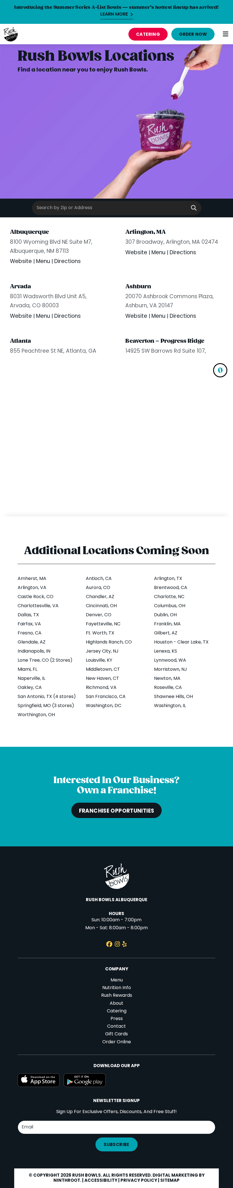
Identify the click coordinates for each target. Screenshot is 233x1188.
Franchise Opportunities (116, 811)
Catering (148, 34)
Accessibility (100, 1180)
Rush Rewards (116, 995)
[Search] (194, 208)
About (116, 1003)
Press (117, 1019)
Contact (116, 1026)
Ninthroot (66, 1180)
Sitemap (170, 1180)
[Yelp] (124, 945)
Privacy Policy (138, 1180)
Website (21, 261)
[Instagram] (117, 945)
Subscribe (116, 1145)
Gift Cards (116, 1034)
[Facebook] (109, 945)
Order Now (193, 34)
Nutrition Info (116, 988)
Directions (67, 261)
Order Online (116, 1042)
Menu (43, 261)
